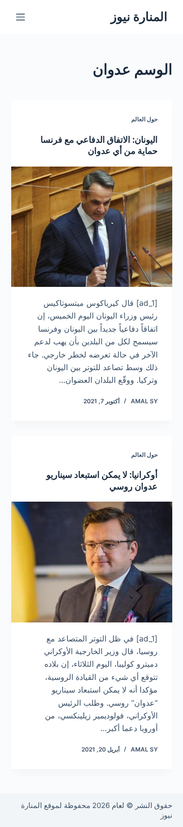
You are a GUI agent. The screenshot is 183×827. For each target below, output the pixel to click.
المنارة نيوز (139, 16)
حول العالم (144, 119)
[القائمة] (20, 17)
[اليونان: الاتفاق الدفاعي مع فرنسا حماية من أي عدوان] (91, 227)
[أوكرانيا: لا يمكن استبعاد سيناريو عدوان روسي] (91, 562)
